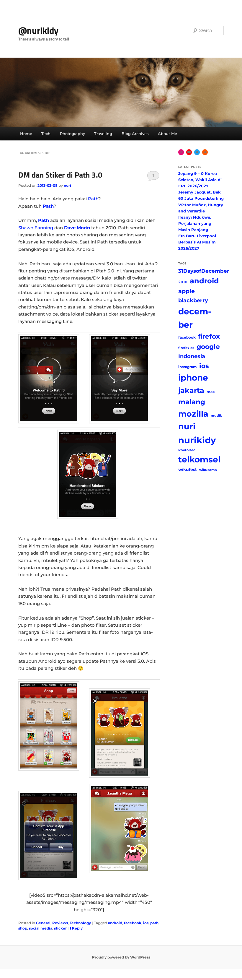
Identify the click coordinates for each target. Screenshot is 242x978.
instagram (187, 367)
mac (211, 391)
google (208, 346)
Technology (80, 923)
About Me (167, 133)
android (115, 923)
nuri (67, 185)
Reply (76, 928)
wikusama (208, 470)
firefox (209, 336)
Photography (72, 133)
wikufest (187, 469)
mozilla (193, 414)
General (43, 923)
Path (93, 199)
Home (26, 133)
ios (145, 923)
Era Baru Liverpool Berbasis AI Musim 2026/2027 (197, 242)
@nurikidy (38, 30)
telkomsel (199, 459)
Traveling (103, 133)
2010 (182, 282)
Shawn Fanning (35, 227)
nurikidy (197, 440)
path (154, 923)
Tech (45, 133)
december (194, 318)
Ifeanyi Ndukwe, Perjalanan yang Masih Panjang (194, 223)
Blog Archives (135, 133)
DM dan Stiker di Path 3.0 (60, 175)
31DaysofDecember (203, 271)
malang (191, 401)
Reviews (60, 923)
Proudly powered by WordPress (121, 957)
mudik (216, 415)
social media (40, 928)
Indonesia (191, 356)
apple (186, 291)
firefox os (186, 348)
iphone (193, 378)
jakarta (191, 390)
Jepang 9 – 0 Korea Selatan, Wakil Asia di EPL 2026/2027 (200, 179)
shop (22, 928)
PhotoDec (186, 450)
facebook (132, 923)
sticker (60, 928)
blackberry (193, 300)
